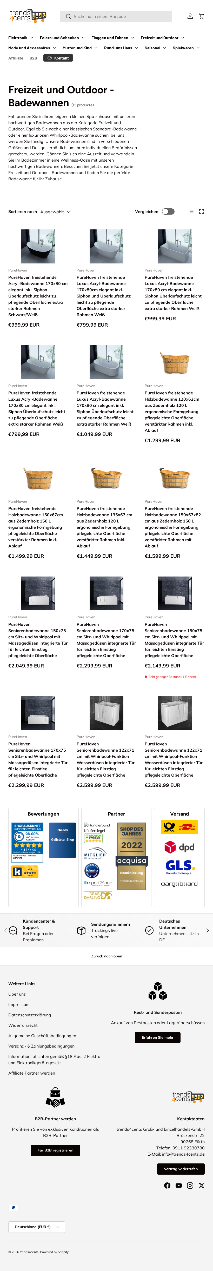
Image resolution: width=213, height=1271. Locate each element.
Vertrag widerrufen (181, 1169)
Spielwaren (183, 47)
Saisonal (152, 47)
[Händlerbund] (96, 846)
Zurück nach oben (106, 956)
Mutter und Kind (77, 47)
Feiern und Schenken (59, 37)
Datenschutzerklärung (29, 1014)
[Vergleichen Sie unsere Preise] (93, 836)
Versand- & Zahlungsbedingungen (41, 1046)
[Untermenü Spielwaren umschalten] (198, 47)
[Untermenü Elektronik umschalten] (32, 37)
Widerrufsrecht (23, 1025)
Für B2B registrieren (55, 1150)
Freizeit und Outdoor (159, 37)
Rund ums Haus (118, 47)
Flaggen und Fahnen (109, 37)
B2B (33, 57)
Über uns (17, 994)
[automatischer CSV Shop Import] (98, 881)
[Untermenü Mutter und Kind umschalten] (96, 47)
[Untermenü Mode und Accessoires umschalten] (54, 47)
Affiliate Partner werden (31, 1073)
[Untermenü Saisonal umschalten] (164, 47)
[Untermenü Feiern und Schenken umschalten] (83, 37)
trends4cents (29, 1252)
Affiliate (15, 57)
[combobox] (116, 16)
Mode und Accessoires (29, 47)
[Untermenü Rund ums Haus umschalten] (136, 47)
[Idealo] (92, 862)
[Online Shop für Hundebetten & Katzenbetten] (98, 888)
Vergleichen (146, 211)
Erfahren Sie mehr (158, 1037)
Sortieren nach (22, 211)
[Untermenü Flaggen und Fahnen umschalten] (132, 37)
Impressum (19, 1004)
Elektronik (18, 37)
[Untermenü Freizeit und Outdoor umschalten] (182, 37)
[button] (201, 16)
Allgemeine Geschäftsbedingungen (42, 1035)
